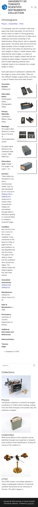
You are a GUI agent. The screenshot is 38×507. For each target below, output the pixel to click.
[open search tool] (32, 7)
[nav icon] (35, 7)
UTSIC (21, 24)
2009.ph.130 (6, 194)
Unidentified (12, 24)
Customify (30, 503)
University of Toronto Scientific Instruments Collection (17, 7)
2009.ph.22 (6, 197)
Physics (4, 24)
